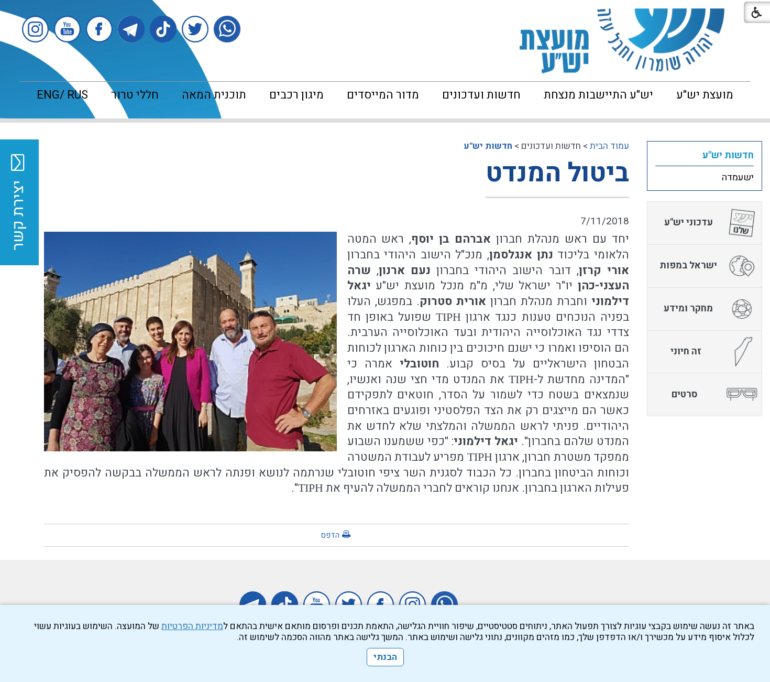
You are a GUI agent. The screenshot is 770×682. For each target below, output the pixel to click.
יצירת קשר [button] (18, 215)
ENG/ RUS (62, 94)
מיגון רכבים (296, 94)
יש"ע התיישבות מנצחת (598, 94)
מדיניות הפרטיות (192, 626)
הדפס (330, 535)
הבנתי (385, 657)
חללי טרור (135, 94)
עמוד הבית (609, 146)
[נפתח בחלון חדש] (227, 29)
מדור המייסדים (383, 94)
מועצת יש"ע (704, 94)
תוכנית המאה (214, 94)
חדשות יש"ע (488, 146)
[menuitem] (705, 95)
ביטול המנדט (557, 173)
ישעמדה (738, 177)
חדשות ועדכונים (481, 94)
